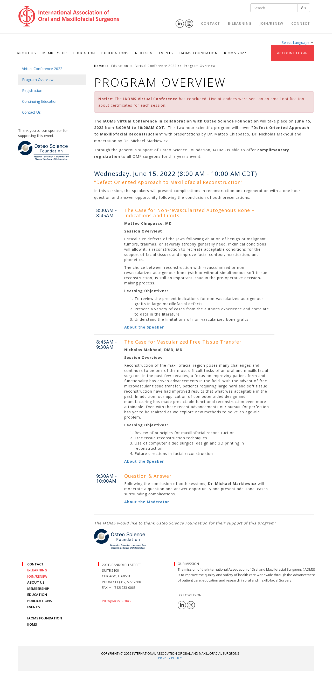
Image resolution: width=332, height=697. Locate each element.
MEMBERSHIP (38, 588)
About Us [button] (26, 53)
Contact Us (31, 112)
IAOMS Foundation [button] (198, 53)
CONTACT (35, 564)
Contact (210, 23)
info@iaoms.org (116, 601)
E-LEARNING (37, 570)
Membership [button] (55, 53)
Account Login (292, 53)
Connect (300, 23)
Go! (304, 7)
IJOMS (32, 624)
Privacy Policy (170, 658)
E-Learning (240, 23)
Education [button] (84, 53)
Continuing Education (40, 101)
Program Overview (37, 79)
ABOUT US (36, 582)
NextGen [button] (144, 53)
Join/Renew (271, 23)
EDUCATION (37, 594)
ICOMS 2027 (235, 53)
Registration (32, 90)
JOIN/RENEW (37, 576)
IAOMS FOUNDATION (44, 618)
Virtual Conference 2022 (42, 68)
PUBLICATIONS (39, 600)
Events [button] (166, 53)
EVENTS (33, 607)
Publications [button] (115, 53)
